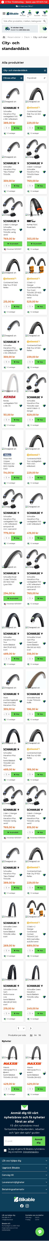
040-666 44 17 (6, 1217)
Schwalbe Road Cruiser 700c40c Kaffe (33, 700)
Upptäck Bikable (11, 1168)
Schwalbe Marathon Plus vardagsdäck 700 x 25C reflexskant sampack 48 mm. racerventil (10, 522)
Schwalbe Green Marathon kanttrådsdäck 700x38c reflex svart (10, 932)
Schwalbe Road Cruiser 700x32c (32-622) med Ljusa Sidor (10, 580)
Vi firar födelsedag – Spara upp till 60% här (26, 2)
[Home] (4, 37)
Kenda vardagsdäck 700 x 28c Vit (10, 403)
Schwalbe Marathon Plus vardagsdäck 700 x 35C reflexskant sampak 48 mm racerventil (34, 583)
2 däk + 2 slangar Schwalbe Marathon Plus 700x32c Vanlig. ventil (10, 818)
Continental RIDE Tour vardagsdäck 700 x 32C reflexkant (34, 462)
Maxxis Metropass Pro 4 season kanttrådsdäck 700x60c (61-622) (10, 1072)
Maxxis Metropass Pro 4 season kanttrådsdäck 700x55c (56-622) (34, 1072)
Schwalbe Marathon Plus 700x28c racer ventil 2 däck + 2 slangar (33, 406)
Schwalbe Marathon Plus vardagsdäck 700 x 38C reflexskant (10, 115)
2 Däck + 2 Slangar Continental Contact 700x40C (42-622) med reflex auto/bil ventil (33, 934)
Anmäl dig (38, 1141)
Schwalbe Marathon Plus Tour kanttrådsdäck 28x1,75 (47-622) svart (9, 643)
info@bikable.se (7, 1220)
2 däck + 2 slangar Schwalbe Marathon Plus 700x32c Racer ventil (34, 172)
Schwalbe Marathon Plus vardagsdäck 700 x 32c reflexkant (10, 349)
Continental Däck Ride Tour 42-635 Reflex (34, 755)
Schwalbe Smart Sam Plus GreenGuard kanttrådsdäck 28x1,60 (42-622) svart (34, 643)
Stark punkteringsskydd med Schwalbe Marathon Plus (10, 701)
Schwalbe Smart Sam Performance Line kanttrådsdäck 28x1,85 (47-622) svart (10, 997)
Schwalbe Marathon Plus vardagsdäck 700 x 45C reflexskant (34, 520)
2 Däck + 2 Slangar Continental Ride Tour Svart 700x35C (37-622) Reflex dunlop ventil (34, 290)
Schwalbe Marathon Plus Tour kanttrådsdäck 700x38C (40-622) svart (9, 759)
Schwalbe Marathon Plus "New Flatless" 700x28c (9, 875)
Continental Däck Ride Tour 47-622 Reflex (34, 347)
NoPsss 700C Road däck (32, 226)
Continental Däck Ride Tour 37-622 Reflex (10, 285)
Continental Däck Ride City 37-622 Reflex (34, 873)
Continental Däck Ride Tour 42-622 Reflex (34, 113)
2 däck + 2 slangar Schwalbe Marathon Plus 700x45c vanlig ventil (34, 818)
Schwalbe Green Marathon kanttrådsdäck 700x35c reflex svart (34, 994)
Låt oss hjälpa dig (11, 1160)
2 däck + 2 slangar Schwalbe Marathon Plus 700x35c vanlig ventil (10, 230)
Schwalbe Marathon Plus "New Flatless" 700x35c (9, 170)
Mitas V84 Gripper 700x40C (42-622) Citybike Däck (9, 464)
